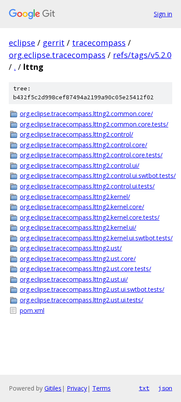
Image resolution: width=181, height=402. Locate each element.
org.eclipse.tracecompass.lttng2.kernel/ (75, 196)
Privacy (77, 388)
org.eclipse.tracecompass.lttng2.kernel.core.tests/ (89, 217)
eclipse (22, 42)
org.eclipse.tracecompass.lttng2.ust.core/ (78, 258)
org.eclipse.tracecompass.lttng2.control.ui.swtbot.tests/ (96, 175)
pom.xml (32, 310)
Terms (101, 388)
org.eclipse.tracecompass (57, 55)
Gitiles (53, 388)
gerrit (54, 42)
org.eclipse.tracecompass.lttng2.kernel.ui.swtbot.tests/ (96, 238)
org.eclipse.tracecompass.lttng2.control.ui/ (79, 165)
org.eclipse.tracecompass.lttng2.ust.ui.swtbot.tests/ (92, 289)
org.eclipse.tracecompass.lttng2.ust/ (71, 248)
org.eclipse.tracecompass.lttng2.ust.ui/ (74, 279)
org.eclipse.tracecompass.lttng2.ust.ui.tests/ (81, 300)
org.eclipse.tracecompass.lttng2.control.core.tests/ (91, 155)
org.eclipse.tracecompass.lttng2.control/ (76, 134)
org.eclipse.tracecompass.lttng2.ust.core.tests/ (85, 268)
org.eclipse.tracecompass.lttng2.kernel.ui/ (78, 227)
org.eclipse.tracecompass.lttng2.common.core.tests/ (94, 124)
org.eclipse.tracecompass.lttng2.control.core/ (83, 145)
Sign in (163, 14)
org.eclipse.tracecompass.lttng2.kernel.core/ (82, 207)
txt (144, 388)
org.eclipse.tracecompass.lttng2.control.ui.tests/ (87, 186)
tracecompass (99, 42)
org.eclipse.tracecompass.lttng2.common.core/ (86, 113)
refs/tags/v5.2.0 (142, 55)
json (165, 388)
